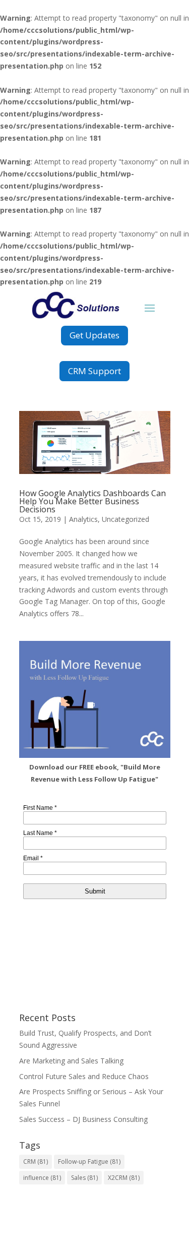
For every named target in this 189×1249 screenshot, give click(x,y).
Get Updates (94, 335)
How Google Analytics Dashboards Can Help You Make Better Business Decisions (92, 501)
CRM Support (94, 371)
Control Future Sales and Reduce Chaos (84, 1076)
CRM (35, 1161)
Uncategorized (125, 519)
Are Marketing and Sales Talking (71, 1060)
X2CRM (124, 1177)
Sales (84, 1177)
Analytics (83, 519)
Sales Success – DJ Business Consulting (83, 1119)
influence (42, 1177)
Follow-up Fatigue (89, 1161)
